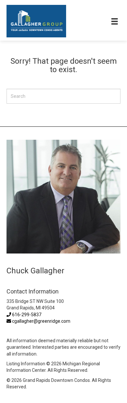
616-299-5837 (26, 314)
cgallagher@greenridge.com (41, 321)
